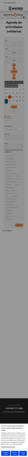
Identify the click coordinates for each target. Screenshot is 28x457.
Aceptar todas (23, 453)
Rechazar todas (14, 453)
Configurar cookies (6, 453)
